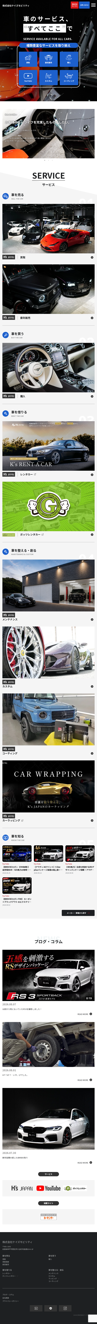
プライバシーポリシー (10, 1301)
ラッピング (52, 1278)
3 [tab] (52, 160)
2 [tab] (48, 160)
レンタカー (6, 1273)
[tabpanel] (48, 133)
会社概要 (5, 1298)
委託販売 (5, 1264)
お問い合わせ (84, 5)
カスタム (51, 1276)
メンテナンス (53, 1273)
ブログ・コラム (8, 1294)
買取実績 (5, 1262)
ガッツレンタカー (9, 1276)
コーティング (53, 1281)
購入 (50, 1259)
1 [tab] (44, 160)
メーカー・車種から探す (76, 913)
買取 (4, 1259)
